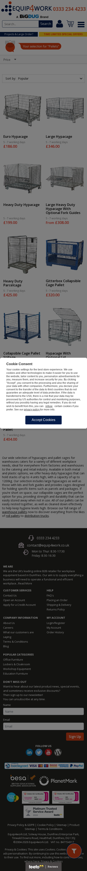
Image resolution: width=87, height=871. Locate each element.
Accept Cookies (43, 420)
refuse (49, 406)
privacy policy (32, 409)
